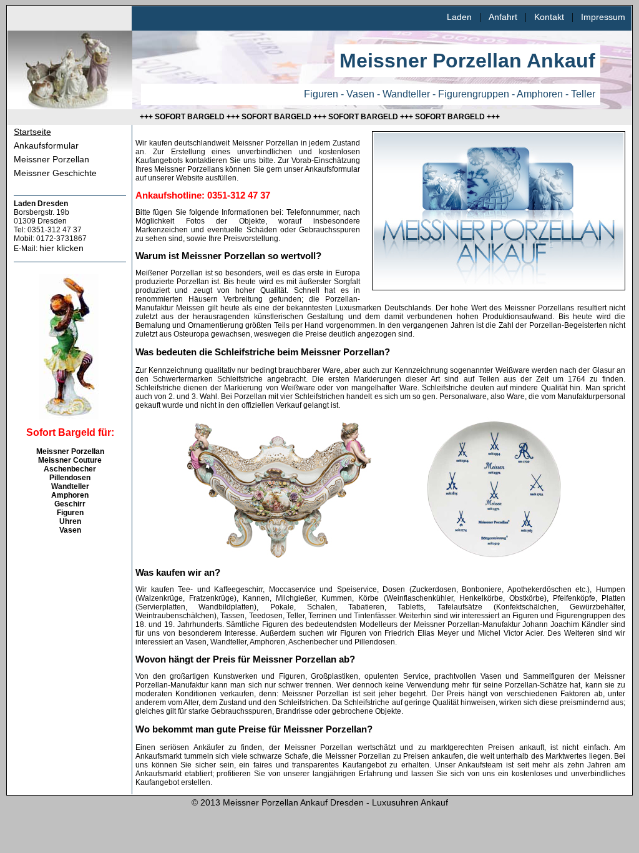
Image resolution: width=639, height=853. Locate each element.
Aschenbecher (70, 469)
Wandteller (70, 486)
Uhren (70, 521)
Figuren (70, 512)
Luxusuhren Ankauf (410, 802)
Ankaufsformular (46, 145)
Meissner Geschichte (55, 173)
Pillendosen (69, 477)
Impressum (603, 17)
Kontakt (549, 17)
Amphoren (70, 495)
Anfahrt (503, 17)
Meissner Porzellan (51, 159)
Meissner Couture (70, 460)
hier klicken (61, 248)
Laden (459, 17)
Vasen (70, 530)
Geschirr (69, 504)
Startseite (32, 132)
